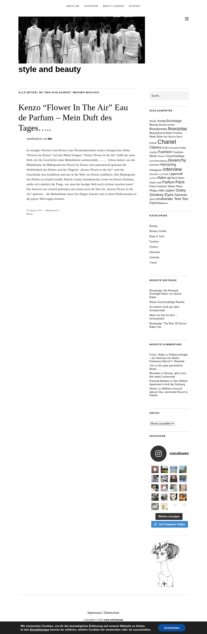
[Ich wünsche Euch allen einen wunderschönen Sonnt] (155, 488)
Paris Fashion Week (162, 186)
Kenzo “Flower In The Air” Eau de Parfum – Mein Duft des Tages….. (73, 117)
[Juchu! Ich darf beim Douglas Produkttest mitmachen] (183, 478)
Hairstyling (168, 164)
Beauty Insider (113, 6)
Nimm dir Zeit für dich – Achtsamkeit (163, 317)
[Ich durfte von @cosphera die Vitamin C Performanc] (173, 506)
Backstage (174, 121)
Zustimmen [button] (172, 627)
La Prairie (164, 174)
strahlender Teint (168, 199)
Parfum (168, 182)
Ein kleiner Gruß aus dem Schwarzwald (164, 308)
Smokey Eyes (161, 195)
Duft (165, 147)
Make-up (164, 178)
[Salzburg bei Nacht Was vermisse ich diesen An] (183, 506)
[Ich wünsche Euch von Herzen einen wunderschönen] (155, 506)
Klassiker (153, 174)
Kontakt (135, 6)
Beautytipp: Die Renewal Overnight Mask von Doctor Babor (165, 294)
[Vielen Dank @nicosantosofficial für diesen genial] (155, 469)
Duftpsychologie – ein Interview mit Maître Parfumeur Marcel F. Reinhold (168, 358)
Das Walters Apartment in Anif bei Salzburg (168, 382)
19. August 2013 (34, 210)
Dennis (153, 388)
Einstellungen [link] (39, 629)
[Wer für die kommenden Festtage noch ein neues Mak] (164, 506)
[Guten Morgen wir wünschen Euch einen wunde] (155, 497)
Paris (180, 182)
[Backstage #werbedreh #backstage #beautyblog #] (164, 488)
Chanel (166, 141)
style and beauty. (113, 619)
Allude (152, 121)
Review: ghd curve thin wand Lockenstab (167, 375)
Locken (153, 178)
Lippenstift (176, 174)
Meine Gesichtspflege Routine (167, 302)
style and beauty (49, 69)
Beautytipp (177, 128)
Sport (152, 199)
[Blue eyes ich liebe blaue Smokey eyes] (183, 497)
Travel (153, 262)
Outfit (158, 182)
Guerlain (154, 164)
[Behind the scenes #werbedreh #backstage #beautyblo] (173, 488)
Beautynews (158, 129)
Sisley (180, 190)
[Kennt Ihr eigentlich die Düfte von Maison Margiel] (155, 478)
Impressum (94, 612)
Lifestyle (154, 257)
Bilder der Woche (166, 136)
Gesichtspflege (175, 156)
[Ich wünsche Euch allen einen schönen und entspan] (164, 469)
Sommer (180, 195)
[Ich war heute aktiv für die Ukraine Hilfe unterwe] (183, 488)
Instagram (155, 169)
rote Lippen (166, 190)
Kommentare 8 (52, 210)
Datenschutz (111, 612)
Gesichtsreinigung (158, 161)
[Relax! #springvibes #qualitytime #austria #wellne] (173, 469)
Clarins (155, 147)
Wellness (162, 203)
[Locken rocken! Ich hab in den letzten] (173, 478)
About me (72, 6)
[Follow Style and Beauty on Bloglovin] (165, 586)
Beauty (29, 213)
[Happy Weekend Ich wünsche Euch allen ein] (173, 497)
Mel (50, 138)
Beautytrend (157, 132)
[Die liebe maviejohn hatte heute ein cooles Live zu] (164, 497)
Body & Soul (156, 236)
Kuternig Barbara (159, 380)
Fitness (161, 156)
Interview (91, 6)
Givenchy (177, 160)
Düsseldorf (173, 148)
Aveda (161, 121)
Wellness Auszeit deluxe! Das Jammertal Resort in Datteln (168, 392)
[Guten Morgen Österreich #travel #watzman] (183, 469)
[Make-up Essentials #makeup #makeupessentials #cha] (164, 478)
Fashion (165, 152)
